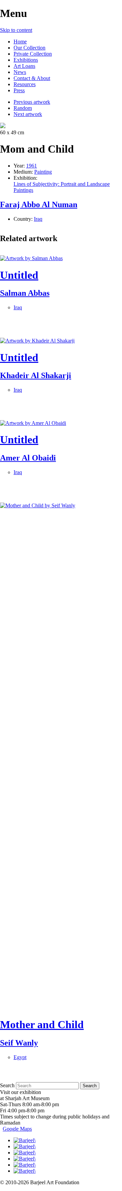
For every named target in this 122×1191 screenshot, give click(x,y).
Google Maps (17, 1129)
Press (19, 90)
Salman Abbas (24, 293)
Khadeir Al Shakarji (35, 375)
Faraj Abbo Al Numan (38, 204)
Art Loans (24, 66)
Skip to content (16, 30)
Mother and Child (42, 1024)
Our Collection (29, 48)
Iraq (38, 219)
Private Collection (33, 54)
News (20, 72)
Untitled (19, 275)
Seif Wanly (19, 1042)
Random (23, 108)
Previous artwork (32, 102)
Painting (43, 172)
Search (7, 1085)
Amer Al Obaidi (28, 457)
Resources (25, 84)
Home (20, 41)
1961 (31, 166)
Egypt (20, 1057)
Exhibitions (26, 60)
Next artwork (28, 114)
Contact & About (32, 78)
